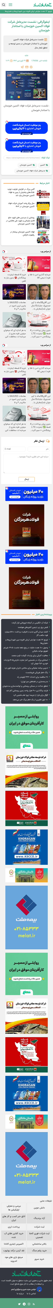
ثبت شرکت (39, 1227)
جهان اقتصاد (11, 1280)
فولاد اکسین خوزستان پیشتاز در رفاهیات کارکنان (22, 233)
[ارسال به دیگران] (26, 67)
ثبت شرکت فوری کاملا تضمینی (39, 1235)
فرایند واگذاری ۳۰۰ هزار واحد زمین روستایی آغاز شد (27, 690)
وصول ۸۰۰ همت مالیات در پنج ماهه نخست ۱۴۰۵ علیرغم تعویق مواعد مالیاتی (26, 649)
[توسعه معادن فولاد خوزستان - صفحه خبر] (26, 769)
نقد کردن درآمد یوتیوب (13, 1251)
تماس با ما (31, 1293)
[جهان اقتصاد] (42, 5)
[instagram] (29, 1305)
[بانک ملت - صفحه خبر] (26, 875)
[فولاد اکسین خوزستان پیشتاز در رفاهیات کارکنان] (43, 236)
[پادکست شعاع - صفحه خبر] (26, 727)
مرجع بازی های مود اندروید (14, 1259)
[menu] (10, 5)
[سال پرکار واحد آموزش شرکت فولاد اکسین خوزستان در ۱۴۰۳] (43, 208)
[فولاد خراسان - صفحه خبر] (26, 847)
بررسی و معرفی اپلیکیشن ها (14, 1208)
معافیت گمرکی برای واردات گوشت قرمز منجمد (29, 655)
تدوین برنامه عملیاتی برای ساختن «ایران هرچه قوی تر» (26, 668)
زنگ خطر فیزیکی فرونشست (37, 672)
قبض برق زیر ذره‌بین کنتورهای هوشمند (33, 627)
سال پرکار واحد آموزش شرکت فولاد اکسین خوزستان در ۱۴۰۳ (21, 205)
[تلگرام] (22, 67)
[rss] (33, 1305)
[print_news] (31, 67)
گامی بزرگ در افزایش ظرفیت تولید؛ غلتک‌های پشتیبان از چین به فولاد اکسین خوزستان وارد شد (20, 192)
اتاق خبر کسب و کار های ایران (13, 1218)
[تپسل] (6, 122)
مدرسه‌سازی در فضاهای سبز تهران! (34, 681)
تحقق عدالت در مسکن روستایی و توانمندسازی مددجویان (25, 686)
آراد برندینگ (39, 1218)
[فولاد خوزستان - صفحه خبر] (26, 808)
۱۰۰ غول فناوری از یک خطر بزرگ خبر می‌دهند (30, 699)
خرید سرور (39, 1259)
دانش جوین (39, 1208)
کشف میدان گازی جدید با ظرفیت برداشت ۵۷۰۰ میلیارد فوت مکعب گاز (26, 633)
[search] (3, 5)
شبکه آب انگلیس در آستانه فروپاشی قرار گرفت (30, 623)
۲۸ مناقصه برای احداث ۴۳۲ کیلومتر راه (32, 677)
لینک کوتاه (46, 158)
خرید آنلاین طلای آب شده (13, 1235)
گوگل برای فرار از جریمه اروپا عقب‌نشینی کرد (30, 695)
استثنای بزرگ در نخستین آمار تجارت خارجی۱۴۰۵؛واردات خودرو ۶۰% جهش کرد (26, 662)
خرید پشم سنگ (39, 1251)
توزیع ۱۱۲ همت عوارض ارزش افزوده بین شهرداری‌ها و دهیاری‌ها (28, 11)
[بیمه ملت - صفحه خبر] (26, 917)
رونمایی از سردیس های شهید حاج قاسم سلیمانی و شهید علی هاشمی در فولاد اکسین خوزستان (20, 220)
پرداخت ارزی (14, 1227)
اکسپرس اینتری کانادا (13, 1244)
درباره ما (20, 1293)
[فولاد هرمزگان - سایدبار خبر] (26, 525)
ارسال (26, 479)
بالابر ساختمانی (39, 1244)
